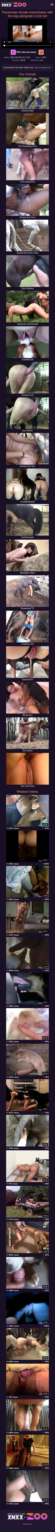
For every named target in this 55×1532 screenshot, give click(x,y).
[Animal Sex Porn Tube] (27, 235)
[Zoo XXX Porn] (27, 769)
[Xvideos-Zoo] (27, 626)
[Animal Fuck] (27, 378)
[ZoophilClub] (27, 342)
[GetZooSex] (27, 662)
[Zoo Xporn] (27, 733)
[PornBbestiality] (27, 484)
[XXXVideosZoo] (27, 164)
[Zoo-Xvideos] (27, 271)
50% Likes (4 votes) (26, 52)
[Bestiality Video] (27, 555)
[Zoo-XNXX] (27, 413)
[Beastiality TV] (27, 591)
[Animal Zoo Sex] (27, 449)
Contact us (27, 1524)
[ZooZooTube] (27, 93)
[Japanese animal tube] (27, 306)
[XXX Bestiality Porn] (27, 129)
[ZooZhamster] (27, 520)
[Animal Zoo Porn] (27, 200)
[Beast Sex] (27, 698)
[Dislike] (41, 52)
